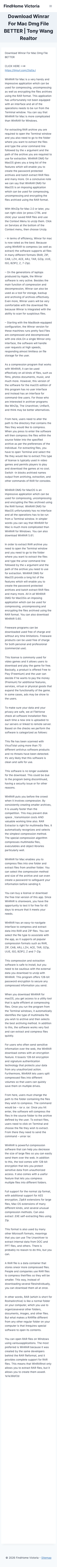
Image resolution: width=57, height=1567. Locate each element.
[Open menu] (50, 6)
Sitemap (46, 1557)
